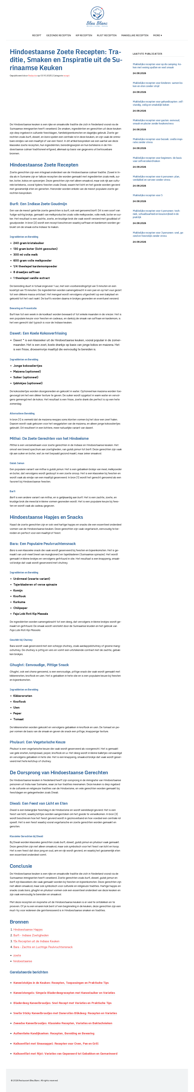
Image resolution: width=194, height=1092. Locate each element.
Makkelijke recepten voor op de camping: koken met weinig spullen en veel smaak (157, 65)
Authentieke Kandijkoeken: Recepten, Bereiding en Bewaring (53, 1033)
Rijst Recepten (107, 35)
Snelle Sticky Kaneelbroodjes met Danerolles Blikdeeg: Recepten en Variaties (65, 1013)
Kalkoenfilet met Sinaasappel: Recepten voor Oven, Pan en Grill (55, 1043)
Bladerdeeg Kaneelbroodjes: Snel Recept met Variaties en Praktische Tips (62, 1002)
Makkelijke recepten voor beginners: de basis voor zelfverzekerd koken (157, 159)
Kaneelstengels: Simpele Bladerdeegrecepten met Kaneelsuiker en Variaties (64, 992)
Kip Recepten (84, 35)
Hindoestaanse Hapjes (28, 929)
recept (36, 35)
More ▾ (157, 35)
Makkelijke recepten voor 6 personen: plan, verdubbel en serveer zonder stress (156, 178)
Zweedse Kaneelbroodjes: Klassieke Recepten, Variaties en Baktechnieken (62, 1023)
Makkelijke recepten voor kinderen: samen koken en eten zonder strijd (158, 84)
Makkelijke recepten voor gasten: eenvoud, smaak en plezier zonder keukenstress (156, 121)
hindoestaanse (22, 961)
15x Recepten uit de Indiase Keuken (36, 941)
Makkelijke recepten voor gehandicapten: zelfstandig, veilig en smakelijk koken (158, 103)
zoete (17, 955)
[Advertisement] (66, 101)
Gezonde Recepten (58, 35)
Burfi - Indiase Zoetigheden (31, 935)
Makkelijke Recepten (134, 35)
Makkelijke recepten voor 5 (148, 195)
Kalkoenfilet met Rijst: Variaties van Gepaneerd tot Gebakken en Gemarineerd (65, 1053)
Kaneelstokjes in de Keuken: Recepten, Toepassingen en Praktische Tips (61, 982)
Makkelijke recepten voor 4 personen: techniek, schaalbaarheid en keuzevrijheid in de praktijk (156, 214)
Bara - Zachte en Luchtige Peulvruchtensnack (43, 947)
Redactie (32, 75)
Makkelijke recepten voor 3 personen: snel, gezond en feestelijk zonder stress (158, 234)
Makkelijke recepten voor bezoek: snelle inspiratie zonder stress (158, 140)
